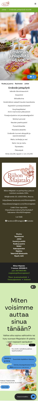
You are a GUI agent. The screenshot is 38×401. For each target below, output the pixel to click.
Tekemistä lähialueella (19, 254)
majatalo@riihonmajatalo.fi (19, 273)
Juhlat (4, 10)
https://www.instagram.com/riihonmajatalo (19, 204)
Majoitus (19, 251)
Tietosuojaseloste (14, 279)
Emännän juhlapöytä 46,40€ (20, 10)
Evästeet (27, 279)
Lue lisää (19, 217)
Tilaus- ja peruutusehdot (17, 277)
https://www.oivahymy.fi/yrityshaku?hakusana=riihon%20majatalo (19, 211)
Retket (19, 246)
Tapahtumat (19, 237)
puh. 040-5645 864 (19, 270)
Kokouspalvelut (19, 249)
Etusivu (19, 234)
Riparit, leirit (19, 256)
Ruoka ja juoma (19, 244)
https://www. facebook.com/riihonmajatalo (19, 200)
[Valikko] (35, 3)
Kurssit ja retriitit (19, 241)
